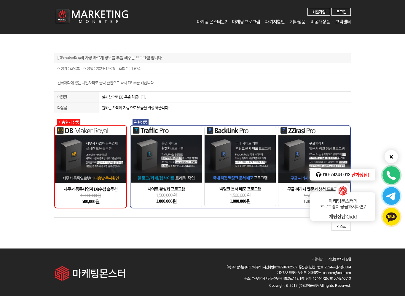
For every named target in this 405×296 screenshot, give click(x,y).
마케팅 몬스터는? (212, 22)
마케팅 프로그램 (246, 22)
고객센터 (343, 22)
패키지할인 (275, 22)
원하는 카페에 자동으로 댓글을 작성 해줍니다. (135, 107)
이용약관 (317, 259)
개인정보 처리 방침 (339, 259)
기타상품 (297, 22)
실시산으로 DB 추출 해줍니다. (124, 97)
